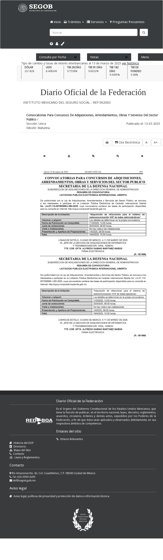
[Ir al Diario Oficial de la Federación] (39, 7)
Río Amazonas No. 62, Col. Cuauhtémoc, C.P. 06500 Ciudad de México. (53, 473)
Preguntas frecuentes (128, 22)
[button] (73, 21)
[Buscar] (144, 32)
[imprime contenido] (107, 142)
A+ (156, 142)
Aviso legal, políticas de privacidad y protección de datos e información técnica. (62, 496)
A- (146, 142)
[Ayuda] (51, 44)
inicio (57, 22)
